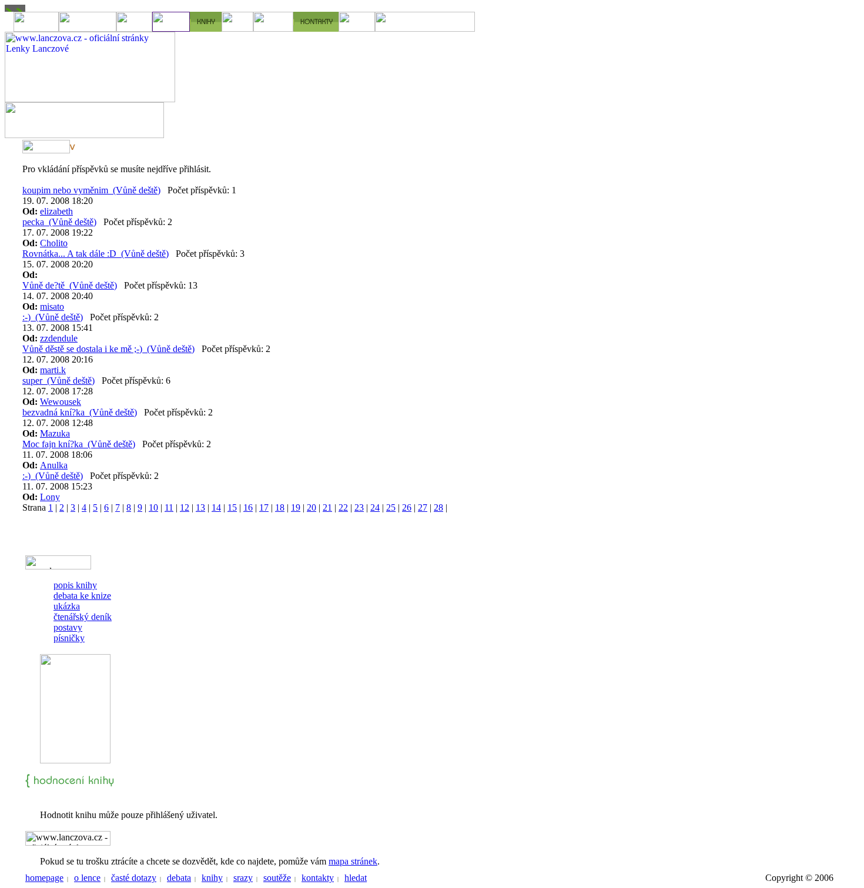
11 (169, 507)
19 (295, 507)
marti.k (53, 370)
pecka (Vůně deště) (59, 222)
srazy (243, 878)
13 (200, 507)
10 (153, 507)
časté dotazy (133, 878)
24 (375, 507)
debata (179, 878)
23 (359, 507)
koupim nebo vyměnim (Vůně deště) (91, 190)
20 (311, 507)
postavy (67, 627)
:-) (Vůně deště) (52, 317)
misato (52, 306)
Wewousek (60, 402)
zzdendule (59, 338)
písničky (69, 638)
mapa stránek (353, 861)
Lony (50, 497)
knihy (212, 878)
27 (422, 507)
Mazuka (55, 433)
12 (184, 507)
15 (232, 507)
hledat (355, 878)
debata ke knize (82, 596)
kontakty (318, 878)
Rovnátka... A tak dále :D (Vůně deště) (95, 254)
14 (216, 507)
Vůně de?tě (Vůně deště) (69, 285)
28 (438, 507)
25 (391, 507)
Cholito (54, 243)
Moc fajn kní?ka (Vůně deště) (78, 444)
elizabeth (56, 211)
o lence (87, 878)
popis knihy (75, 585)
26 (406, 507)
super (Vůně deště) (58, 381)
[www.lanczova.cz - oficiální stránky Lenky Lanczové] (90, 99)
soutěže (277, 878)
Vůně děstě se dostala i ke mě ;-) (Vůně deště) (108, 349)
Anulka (54, 465)
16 (248, 507)
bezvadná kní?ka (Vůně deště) (79, 412)
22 (343, 507)
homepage (44, 878)
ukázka (66, 606)
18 (279, 507)
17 (264, 507)
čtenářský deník (82, 617)
